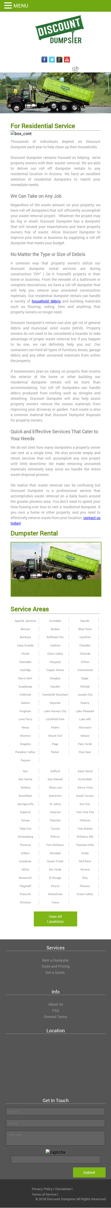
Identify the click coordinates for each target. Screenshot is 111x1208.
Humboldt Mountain (55, 694)
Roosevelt (25, 878)
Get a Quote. (55, 972)
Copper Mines (55, 670)
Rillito (25, 869)
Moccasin (85, 727)
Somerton (55, 796)
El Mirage (55, 878)
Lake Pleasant (85, 711)
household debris (46, 301)
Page (55, 744)
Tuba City (25, 828)
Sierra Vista (85, 787)
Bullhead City (55, 637)
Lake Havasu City (55, 711)
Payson (25, 760)
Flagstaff (25, 886)
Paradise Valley (25, 752)
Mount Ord (55, 736)
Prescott (25, 894)
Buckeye (25, 637)
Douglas (55, 678)
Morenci (25, 736)
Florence (25, 845)
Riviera (85, 869)
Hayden (55, 686)
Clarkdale (25, 662)
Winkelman (55, 894)
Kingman (25, 711)
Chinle (25, 653)
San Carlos (25, 779)
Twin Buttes (85, 828)
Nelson (85, 736)
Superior (25, 812)
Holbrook (25, 694)
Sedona (25, 787)
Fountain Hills (85, 845)
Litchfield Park (55, 719)
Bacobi (85, 621)
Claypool (55, 662)
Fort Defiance (55, 845)
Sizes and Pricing (56, 966)
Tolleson (85, 820)
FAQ (55, 1010)
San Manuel (55, 779)
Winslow (25, 902)
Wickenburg (25, 836)
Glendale (55, 853)
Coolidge (25, 670)
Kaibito (25, 703)
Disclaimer (63, 1189)
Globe (85, 853)
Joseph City (85, 694)
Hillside (85, 686)
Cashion (55, 645)
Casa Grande (25, 645)
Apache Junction (25, 621)
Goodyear (25, 861)
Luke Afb (85, 719)
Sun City (85, 804)
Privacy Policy (42, 1189)
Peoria (55, 886)
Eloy (85, 878)
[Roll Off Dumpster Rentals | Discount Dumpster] (55, 29)
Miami (55, 727)
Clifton (85, 662)
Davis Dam (25, 678)
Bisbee (55, 629)
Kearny (85, 703)
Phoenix (85, 886)
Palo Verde (85, 744)
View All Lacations (55, 919)
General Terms (55, 1016)
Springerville (25, 804)
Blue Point (85, 629)
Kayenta (55, 703)
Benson (25, 629)
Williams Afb (85, 836)
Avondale (55, 621)
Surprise (55, 812)
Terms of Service (44, 1194)
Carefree (85, 637)
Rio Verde (55, 869)
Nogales (25, 744)
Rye (25, 771)
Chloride (85, 653)
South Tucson (85, 796)
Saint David (85, 771)
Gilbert (25, 853)
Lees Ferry (25, 719)
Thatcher (55, 820)
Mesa (25, 727)
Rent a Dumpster (55, 960)
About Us (55, 1004)
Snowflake (25, 796)
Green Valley (85, 894)
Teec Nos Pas (85, 812)
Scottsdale (85, 779)
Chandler (85, 645)
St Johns (55, 804)
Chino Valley (55, 653)
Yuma (55, 902)
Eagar (85, 678)
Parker (55, 752)
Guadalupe (25, 686)
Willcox (55, 836)
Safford (55, 771)
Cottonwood (85, 670)
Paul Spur (85, 752)
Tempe (25, 820)
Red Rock (85, 861)
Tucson (55, 828)
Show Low (55, 787)
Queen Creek (55, 861)
